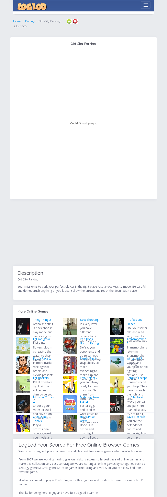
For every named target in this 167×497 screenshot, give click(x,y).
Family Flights (89, 358)
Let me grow (41, 339)
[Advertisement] (83, 233)
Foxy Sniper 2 (89, 378)
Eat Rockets (41, 378)
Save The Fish (136, 417)
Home (17, 21)
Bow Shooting (89, 320)
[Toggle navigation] (146, 5)
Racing (30, 21)
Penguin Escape (137, 378)
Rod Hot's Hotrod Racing (89, 341)
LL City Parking (136, 397)
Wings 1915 (134, 358)
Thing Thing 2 (42, 320)
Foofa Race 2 (42, 358)
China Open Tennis (40, 419)
